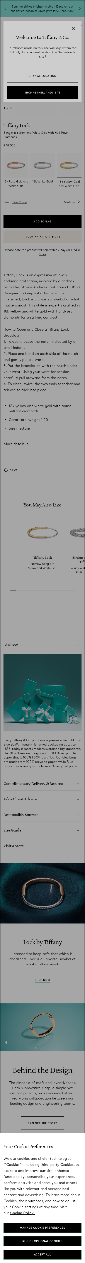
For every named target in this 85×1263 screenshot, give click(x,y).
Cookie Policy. (22, 1213)
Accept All (42, 1254)
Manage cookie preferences (42, 1227)
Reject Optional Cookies (42, 1241)
